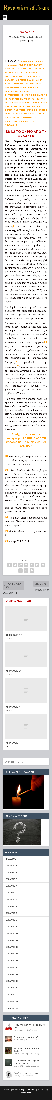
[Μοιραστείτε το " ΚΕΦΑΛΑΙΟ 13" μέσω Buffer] (42, 565)
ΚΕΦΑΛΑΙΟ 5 (11, 892)
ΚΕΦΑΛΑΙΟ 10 (13, 635)
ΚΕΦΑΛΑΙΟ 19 (11, 987)
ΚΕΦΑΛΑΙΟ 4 (11, 886)
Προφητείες (30, 1075)
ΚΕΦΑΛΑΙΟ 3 (13, 670)
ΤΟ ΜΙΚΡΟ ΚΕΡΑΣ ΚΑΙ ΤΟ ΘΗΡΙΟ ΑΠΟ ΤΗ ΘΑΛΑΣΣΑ (23, 76)
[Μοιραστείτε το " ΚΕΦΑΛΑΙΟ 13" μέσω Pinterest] (31, 565)
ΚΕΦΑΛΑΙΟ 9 (11, 919)
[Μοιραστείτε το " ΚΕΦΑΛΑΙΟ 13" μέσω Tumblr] (26, 565)
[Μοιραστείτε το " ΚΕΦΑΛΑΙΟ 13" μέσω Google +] (20, 565)
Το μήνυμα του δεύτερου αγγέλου (26, 1049)
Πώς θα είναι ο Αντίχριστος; (28, 1073)
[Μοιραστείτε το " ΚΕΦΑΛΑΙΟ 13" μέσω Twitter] (15, 565)
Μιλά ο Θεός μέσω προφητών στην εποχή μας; (28, 1061)
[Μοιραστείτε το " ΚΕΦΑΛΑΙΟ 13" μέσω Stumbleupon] (20, 570)
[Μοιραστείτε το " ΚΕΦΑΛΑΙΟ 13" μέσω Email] (26, 570)
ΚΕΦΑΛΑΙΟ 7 (11, 906)
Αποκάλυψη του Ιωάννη (21, 36)
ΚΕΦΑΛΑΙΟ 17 (11, 974)
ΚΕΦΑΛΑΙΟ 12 (11, 940)
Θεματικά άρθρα (32, 1040)
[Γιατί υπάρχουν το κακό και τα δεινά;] (8, 1026)
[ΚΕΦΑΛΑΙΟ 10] (26, 618)
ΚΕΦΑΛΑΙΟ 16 (11, 967)
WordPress (26, 1092)
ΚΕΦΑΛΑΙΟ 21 (11, 1001)
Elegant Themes (27, 1089)
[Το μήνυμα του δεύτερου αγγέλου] (8, 1050)
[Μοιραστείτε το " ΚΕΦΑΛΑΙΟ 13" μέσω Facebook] (9, 565)
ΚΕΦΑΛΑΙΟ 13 (11, 947)
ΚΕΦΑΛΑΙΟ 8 (11, 913)
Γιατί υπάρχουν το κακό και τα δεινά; (29, 1026)
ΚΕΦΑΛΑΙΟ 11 (11, 933)
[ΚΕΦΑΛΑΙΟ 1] (26, 690)
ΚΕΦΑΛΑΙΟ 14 (13, 742)
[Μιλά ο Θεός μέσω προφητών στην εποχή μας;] (8, 1062)
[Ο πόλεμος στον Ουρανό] (8, 1039)
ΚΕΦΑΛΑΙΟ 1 (13, 706)
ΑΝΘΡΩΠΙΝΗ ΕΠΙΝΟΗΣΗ (25, 110)
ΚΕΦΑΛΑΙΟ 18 (11, 981)
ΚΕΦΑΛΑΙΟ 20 (11, 994)
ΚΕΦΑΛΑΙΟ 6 (11, 899)
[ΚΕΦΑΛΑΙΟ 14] (26, 726)
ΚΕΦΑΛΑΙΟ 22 (11, 1008)
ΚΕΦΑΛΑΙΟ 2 (11, 872)
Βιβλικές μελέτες (31, 1030)
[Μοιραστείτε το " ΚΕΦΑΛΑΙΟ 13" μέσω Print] (31, 570)
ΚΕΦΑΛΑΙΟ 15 (11, 960)
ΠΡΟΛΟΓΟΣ (10, 858)
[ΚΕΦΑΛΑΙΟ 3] (26, 654)
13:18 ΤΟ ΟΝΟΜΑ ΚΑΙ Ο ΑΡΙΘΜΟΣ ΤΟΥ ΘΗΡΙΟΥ (24, 117)
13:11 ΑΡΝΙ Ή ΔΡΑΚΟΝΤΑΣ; (22, 98)
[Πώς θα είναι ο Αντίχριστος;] (8, 1074)
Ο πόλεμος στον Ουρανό (26, 1037)
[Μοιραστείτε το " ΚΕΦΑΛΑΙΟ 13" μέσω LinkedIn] (37, 565)
